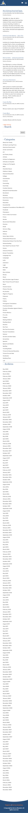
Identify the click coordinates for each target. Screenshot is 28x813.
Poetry (5, 298)
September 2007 (7, 737)
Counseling (6, 183)
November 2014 (7, 532)
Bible (4, 166)
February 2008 (7, 724)
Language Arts (7, 255)
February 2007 (7, 753)
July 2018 (5, 431)
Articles (5, 157)
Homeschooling (7, 243)
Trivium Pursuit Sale (8, 353)
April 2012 (5, 604)
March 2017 (6, 467)
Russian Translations (8, 331)
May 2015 (5, 518)
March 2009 (6, 693)
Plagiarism (8, 805)
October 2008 (7, 705)
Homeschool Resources (9, 238)
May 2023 (5, 369)
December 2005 (7, 787)
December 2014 (7, 530)
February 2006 (7, 782)
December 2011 (7, 614)
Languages (6, 258)
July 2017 (5, 460)
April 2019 (5, 410)
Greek (4, 226)
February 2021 (7, 376)
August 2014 (6, 537)
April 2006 (6, 777)
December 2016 (7, 475)
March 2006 (6, 780)
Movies (5, 274)
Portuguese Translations (10, 303)
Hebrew (5, 231)
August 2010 (6, 652)
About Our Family (7, 142)
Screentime (6, 339)
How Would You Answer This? (11, 245)
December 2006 (7, 758)
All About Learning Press (10, 145)
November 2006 (7, 761)
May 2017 (5, 463)
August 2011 (6, 624)
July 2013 (5, 568)
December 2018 (7, 419)
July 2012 (5, 597)
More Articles (6, 272)
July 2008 (6, 712)
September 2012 (7, 592)
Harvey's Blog (6, 229)
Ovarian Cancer (7, 286)
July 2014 (5, 539)
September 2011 (7, 621)
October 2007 (6, 734)
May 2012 (5, 602)
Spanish (5, 341)
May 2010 (5, 660)
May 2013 (5, 573)
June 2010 (6, 657)
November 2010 (7, 645)
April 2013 (5, 576)
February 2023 (7, 371)
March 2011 (6, 636)
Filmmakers (10, 39)
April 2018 (5, 439)
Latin (4, 260)
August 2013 (6, 566)
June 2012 (6, 600)
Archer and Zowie (7, 149)
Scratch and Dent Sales (9, 336)
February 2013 (7, 580)
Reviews (9, 61)
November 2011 (7, 616)
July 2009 (5, 684)
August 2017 (6, 458)
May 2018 (5, 436)
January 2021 (6, 378)
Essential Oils (6, 205)
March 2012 (6, 607)
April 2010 (5, 662)
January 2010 (6, 669)
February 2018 (7, 443)
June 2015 (6, 515)
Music (4, 277)
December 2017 (7, 448)
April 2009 (6, 691)
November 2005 (7, 789)
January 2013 (6, 583)
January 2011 (6, 640)
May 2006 (5, 775)
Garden (5, 219)
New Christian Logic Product (11, 279)
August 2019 (6, 400)
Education (5, 202)
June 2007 (6, 744)
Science (5, 334)
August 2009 (6, 681)
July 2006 (5, 770)
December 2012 (7, 585)
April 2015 (5, 520)
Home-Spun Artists (8, 236)
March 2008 (6, 722)
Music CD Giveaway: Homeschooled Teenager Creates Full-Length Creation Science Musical (12, 11)
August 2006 (6, 768)
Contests (21, 13)
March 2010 (6, 664)
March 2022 (6, 374)
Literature (5, 262)
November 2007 (7, 732)
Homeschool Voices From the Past (12, 241)
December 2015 (7, 501)
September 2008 (7, 708)
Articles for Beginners (9, 159)
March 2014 (6, 549)
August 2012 (6, 595)
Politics (5, 301)
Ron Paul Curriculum (8, 329)
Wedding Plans (7, 358)
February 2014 (7, 551)
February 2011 (7, 638)
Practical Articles (7, 306)
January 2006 (7, 785)
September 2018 (7, 426)
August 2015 (6, 511)
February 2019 (7, 414)
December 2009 (7, 672)
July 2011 (5, 626)
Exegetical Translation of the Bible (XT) (13, 207)
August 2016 (6, 484)
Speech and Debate (8, 344)
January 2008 (7, 727)
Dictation (5, 195)
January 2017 (6, 472)
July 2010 (5, 655)
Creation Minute (6, 113)
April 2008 (6, 720)
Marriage (5, 267)
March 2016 (6, 494)
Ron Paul (5, 327)
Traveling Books (7, 348)
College (5, 176)
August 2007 (6, 739)
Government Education (9, 222)
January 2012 (6, 612)
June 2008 (6, 715)
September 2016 (7, 482)
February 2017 (7, 470)
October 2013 (6, 561)
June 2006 (6, 773)
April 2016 (5, 491)
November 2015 (7, 503)
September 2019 (7, 398)
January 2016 (6, 499)
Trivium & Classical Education (11, 351)
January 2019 (6, 417)
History (5, 234)
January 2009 (7, 698)
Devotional (6, 193)
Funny (4, 217)
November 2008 (7, 703)
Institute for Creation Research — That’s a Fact (13, 35)
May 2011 (5, 631)
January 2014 (6, 554)
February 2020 (7, 386)
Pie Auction (6, 291)
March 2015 (6, 523)
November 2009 (7, 674)
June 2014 (6, 542)
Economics (6, 200)
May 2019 (5, 407)
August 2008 (6, 710)
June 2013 (6, 571)
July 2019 (5, 402)
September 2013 (7, 564)
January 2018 (6, 446)
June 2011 (5, 628)
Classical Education (8, 173)
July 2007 (5, 741)
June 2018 (6, 434)
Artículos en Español (8, 161)
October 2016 (6, 479)
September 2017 (7, 455)
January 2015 (6, 527)
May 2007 (5, 746)
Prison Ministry (7, 312)
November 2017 (7, 451)
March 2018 (6, 441)
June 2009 (6, 686)
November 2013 (7, 559)
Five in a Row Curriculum (9, 214)
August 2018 (6, 429)
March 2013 (6, 578)
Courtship (5, 185)
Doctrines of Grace (8, 197)
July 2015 (5, 513)
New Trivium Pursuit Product (11, 282)
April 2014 (5, 547)
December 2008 (7, 701)
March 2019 (6, 412)
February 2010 (7, 667)
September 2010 (7, 650)
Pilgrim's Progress (8, 294)
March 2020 (6, 383)
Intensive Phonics (8, 250)
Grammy (5, 224)
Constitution (6, 178)
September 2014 (7, 535)
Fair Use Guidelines (17, 805)
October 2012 (6, 590)
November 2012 (7, 588)
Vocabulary (6, 356)
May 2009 (5, 689)
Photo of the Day (7, 289)
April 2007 (6, 749)
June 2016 (6, 487)
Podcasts (5, 296)
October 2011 (6, 619)
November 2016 (7, 477)
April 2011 (5, 633)
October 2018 (6, 424)
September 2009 (7, 679)
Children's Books (7, 171)
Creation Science (7, 15)
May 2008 (5, 717)
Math (4, 270)
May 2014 (5, 544)
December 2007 (7, 729)
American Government (9, 147)
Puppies (5, 317)
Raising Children (7, 319)
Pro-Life (5, 315)
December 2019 (7, 390)
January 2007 (7, 756)
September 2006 (7, 765)
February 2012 (7, 609)
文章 (4, 360)
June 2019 (6, 405)
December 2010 (7, 643)
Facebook (5, 209)
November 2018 (7, 422)
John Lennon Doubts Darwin (9, 80)
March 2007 (6, 751)
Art (4, 152)
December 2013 (7, 556)
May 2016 (5, 489)
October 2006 (7, 763)
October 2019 (6, 395)
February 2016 (7, 496)
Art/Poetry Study (8, 154)
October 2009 (7, 676)
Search (22, 132)
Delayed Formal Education (10, 190)
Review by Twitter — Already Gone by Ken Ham (13, 57)
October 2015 (6, 506)
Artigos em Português (9, 164)
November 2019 (7, 393)
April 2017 (5, 465)
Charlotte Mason (7, 169)
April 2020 (6, 381)
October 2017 (6, 453)
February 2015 (7, 525)
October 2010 (6, 648)
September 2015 (7, 508)
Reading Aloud (7, 322)
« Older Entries (7, 124)
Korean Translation (8, 253)
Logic (4, 265)
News (4, 284)
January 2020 (7, 388)
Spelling (5, 346)
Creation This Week (7, 102)
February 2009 (7, 696)
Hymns (5, 248)
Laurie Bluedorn (8, 13)
